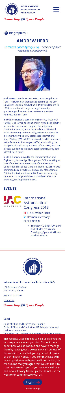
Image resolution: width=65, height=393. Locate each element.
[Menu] (56, 9)
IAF (23, 9)
